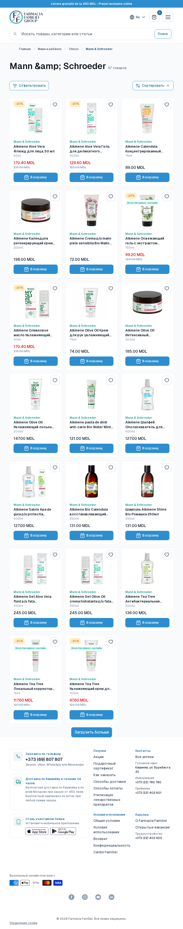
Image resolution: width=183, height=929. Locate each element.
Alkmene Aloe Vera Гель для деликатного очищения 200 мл (90, 149)
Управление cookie (23, 923)
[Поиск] (15, 34)
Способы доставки (109, 781)
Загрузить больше (91, 732)
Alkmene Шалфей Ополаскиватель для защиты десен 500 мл (144, 424)
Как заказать (104, 775)
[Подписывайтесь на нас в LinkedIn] (111, 897)
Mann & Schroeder (27, 142)
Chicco (74, 49)
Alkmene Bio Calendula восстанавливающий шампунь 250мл (89, 512)
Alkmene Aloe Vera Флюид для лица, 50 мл (34, 148)
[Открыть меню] (168, 17)
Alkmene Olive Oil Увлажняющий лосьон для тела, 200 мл (33, 424)
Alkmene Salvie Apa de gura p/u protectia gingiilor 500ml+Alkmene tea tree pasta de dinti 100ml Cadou (34, 512)
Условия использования (106, 829)
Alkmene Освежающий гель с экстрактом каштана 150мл (144, 241)
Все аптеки (144, 757)
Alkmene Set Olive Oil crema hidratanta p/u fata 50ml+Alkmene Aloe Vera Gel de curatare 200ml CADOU (90, 599)
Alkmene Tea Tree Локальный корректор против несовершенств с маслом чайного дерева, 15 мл (34, 686)
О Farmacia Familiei (151, 821)
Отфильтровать (32, 85)
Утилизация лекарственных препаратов (107, 800)
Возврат (100, 839)
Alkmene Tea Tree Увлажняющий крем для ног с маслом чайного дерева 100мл (90, 686)
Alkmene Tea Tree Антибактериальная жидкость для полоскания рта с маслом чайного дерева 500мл (146, 599)
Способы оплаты (108, 788)
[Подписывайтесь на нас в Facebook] (71, 897)
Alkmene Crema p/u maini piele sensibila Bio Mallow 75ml (91, 241)
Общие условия (106, 821)
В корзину (38, 177)
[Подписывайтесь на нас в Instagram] (85, 897)
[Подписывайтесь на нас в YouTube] (98, 897)
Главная (25, 49)
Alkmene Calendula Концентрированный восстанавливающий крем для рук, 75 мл (143, 149)
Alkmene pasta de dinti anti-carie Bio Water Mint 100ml (90, 424)
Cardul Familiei (105, 852)
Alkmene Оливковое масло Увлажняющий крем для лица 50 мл (32, 332)
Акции (98, 757)
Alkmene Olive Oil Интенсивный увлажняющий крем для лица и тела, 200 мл (146, 332)
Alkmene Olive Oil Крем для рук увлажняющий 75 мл (89, 332)
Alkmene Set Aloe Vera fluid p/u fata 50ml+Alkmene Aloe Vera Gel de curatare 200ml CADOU (34, 599)
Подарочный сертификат (104, 765)
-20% (19, 104)
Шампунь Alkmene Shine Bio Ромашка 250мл (146, 511)
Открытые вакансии (152, 827)
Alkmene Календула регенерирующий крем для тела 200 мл (33, 241)
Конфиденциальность (111, 845)
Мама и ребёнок (50, 49)
